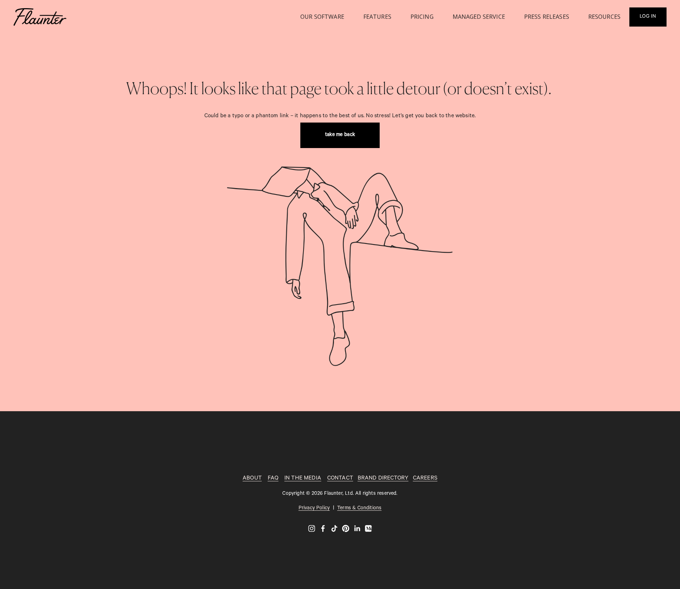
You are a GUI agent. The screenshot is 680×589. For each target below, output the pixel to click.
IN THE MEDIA (302, 479)
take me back (340, 135)
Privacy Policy (314, 508)
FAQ (273, 479)
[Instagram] (311, 528)
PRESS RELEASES (546, 17)
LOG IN (648, 17)
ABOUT (252, 479)
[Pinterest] (345, 528)
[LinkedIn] (357, 528)
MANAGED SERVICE (479, 17)
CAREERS (425, 479)
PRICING (422, 17)
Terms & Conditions (359, 508)
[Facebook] (323, 528)
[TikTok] (334, 528)
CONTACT (340, 479)
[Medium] (368, 528)
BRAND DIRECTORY (383, 479)
